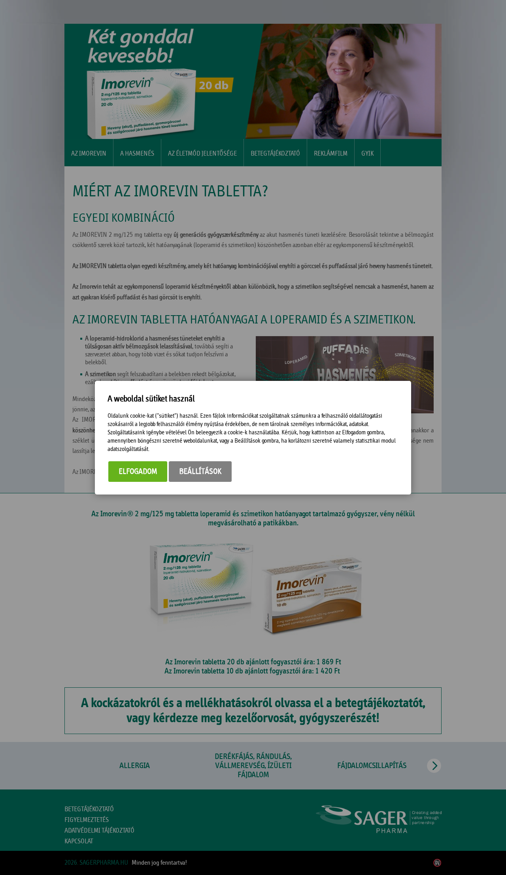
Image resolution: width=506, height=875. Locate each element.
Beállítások (200, 471)
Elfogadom (138, 471)
